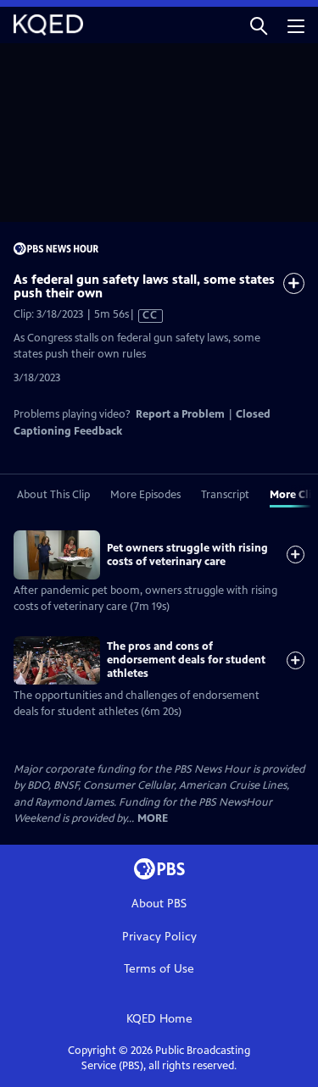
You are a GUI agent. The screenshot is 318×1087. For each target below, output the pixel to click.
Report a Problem (180, 414)
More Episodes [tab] (145, 495)
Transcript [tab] (225, 495)
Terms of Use (159, 969)
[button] (258, 25)
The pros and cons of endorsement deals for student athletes (186, 660)
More (152, 818)
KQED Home (159, 1019)
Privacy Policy (159, 936)
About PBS (159, 903)
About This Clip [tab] (53, 495)
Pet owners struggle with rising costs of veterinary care (187, 554)
